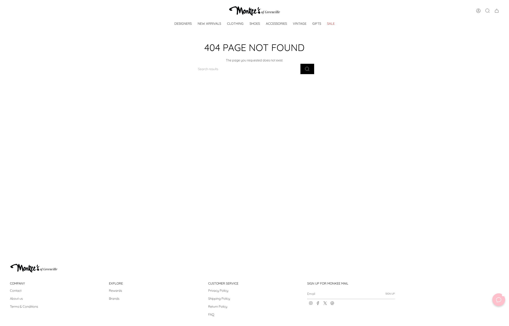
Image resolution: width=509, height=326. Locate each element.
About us (16, 298)
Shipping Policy (219, 298)
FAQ (211, 314)
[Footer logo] (34, 268)
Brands (114, 298)
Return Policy (217, 306)
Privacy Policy (218, 291)
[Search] (307, 69)
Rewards (115, 291)
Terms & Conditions (24, 306)
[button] (235, 24)
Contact (15, 291)
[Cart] (496, 10)
